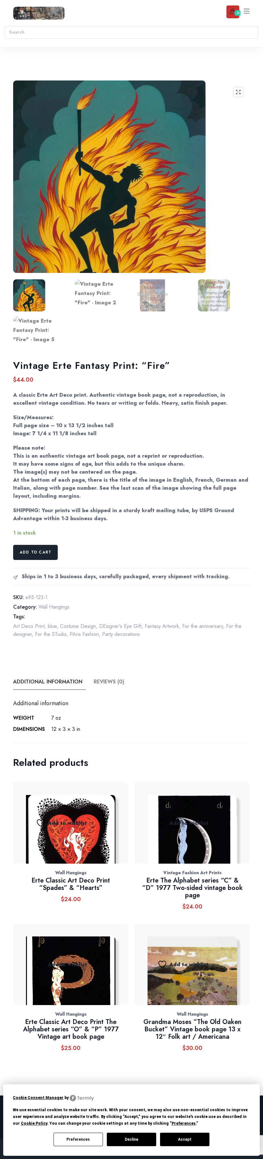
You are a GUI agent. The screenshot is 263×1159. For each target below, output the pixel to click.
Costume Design (78, 626)
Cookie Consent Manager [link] (38, 1098)
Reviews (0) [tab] (109, 681)
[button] (238, 92)
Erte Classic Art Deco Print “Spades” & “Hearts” (70, 884)
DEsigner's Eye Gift (120, 626)
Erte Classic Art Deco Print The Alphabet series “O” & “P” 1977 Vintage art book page (71, 1029)
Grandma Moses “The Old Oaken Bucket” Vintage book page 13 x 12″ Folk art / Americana (192, 1029)
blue (52, 626)
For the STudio (50, 634)
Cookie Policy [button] (34, 1123)
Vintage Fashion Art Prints (192, 872)
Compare (96, 829)
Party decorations (121, 634)
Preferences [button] (184, 1123)
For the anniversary (202, 626)
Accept (184, 1139)
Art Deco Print (29, 626)
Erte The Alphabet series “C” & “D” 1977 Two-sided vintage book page (192, 888)
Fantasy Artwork (162, 626)
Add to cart (35, 552)
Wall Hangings (54, 607)
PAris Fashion (84, 634)
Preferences (78, 1139)
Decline (131, 1139)
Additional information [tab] (47, 681)
